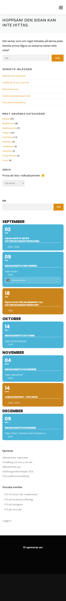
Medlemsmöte (9, 128)
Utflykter (6, 132)
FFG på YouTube (13, 509)
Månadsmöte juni (10, 89)
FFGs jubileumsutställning (13, 102)
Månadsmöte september (14, 76)
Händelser (7, 151)
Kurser (5, 160)
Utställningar (8, 146)
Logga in (6, 520)
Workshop (7, 141)
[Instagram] (33, 587)
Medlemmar (8, 123)
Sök (4, 200)
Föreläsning (7, 137)
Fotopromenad (9, 155)
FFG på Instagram (13, 504)
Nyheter (6, 119)
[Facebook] (24, 587)
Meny (60, 7)
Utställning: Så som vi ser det (15, 82)
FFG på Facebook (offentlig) (18, 499)
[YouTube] (42, 587)
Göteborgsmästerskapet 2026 (16, 96)
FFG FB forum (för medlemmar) (20, 494)
